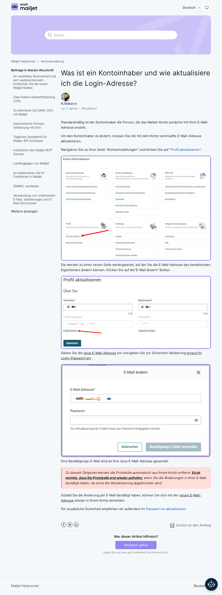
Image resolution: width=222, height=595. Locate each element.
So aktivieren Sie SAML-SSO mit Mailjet (33, 112)
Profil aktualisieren (185, 150)
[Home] (24, 10)
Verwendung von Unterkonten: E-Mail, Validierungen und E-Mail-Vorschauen (34, 199)
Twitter (70, 524)
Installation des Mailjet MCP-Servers (33, 152)
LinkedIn (76, 524)
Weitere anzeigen (24, 211)
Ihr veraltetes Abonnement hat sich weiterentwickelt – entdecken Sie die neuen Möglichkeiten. (34, 81)
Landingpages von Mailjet (31, 163)
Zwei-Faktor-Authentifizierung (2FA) (34, 99)
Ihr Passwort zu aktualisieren (163, 509)
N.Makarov (69, 103)
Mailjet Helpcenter (23, 61)
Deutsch (189, 7)
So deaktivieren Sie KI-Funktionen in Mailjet (29, 175)
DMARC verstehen (26, 186)
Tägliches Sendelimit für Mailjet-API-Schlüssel (30, 139)
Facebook (63, 524)
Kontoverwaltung (52, 61)
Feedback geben (136, 545)
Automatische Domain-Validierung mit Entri (29, 125)
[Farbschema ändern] (207, 8)
